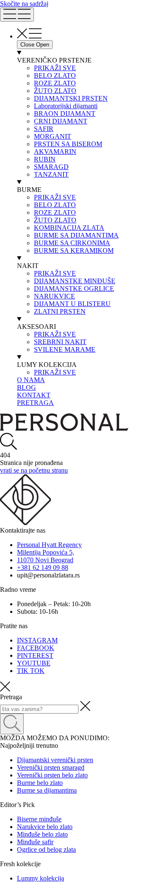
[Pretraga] (12, 724)
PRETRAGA (35, 402)
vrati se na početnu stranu (34, 470)
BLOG (26, 387)
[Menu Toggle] (17, 15)
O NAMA (31, 379)
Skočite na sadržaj (24, 3)
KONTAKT (33, 395)
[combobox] (39, 709)
